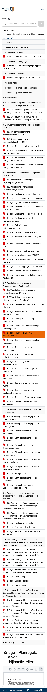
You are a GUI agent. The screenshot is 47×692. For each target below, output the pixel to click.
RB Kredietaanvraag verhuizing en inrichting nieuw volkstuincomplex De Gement (22, 118)
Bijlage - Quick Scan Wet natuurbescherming (16, 226)
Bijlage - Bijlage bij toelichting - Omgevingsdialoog (18, 446)
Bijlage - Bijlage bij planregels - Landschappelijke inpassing (18, 486)
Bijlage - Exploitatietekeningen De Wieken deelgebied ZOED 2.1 (23, 151)
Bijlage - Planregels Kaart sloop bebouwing (18, 320)
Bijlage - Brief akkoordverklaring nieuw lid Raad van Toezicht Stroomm (23, 636)
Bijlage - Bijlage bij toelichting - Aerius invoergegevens (21, 453)
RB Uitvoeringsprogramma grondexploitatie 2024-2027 (16, 140)
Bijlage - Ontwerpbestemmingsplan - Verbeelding (20, 402)
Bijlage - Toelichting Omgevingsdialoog (24, 397)
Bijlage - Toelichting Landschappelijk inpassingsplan (21, 341)
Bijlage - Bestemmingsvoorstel (20, 523)
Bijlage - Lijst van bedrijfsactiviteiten (22, 202)
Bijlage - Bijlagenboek (16, 474)
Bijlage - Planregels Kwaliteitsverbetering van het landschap (23, 312)
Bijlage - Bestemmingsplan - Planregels (24, 194)
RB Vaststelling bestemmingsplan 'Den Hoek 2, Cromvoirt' (21, 425)
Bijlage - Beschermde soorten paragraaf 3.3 (22, 245)
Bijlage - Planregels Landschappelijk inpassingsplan (21, 327)
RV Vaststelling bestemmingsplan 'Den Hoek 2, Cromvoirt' (21, 417)
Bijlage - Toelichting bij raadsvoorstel (23, 146)
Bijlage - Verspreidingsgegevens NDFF (24, 232)
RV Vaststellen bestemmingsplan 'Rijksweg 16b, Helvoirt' (19, 181)
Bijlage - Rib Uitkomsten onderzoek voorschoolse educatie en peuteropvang (20, 570)
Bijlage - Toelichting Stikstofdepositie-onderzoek (21, 377)
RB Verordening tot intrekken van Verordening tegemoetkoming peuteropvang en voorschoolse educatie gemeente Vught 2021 (23, 562)
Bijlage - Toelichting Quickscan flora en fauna (21, 384)
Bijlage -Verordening (16, 577)
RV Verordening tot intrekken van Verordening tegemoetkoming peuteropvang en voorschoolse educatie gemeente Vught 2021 (23, 552)
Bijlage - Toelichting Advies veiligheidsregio (16, 362)
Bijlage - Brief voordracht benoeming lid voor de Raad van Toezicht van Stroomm (22, 621)
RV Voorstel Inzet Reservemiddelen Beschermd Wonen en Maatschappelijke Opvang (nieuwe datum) (20, 506)
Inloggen (36, 690)
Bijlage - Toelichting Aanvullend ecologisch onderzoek (18, 391)
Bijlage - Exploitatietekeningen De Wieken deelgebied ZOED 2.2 (23, 159)
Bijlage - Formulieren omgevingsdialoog (24, 271)
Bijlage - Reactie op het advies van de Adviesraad (21, 532)
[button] (41, 24)
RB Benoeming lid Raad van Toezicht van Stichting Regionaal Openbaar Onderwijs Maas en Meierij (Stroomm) (23, 613)
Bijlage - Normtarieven (16, 585)
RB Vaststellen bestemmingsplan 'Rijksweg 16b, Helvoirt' (19, 188)
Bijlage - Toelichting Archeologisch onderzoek (20, 370)
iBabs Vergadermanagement (15, 690)
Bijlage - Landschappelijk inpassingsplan (24, 198)
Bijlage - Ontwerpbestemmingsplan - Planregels (20, 479)
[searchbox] (19, 24)
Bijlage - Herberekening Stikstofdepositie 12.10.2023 (22, 276)
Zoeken (5, 19)
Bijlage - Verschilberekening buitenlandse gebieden (23, 260)
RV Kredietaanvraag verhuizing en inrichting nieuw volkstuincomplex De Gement (22, 111)
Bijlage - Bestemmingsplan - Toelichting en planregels (23, 305)
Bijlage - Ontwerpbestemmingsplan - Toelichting (20, 439)
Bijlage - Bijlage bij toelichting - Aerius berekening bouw (21, 460)
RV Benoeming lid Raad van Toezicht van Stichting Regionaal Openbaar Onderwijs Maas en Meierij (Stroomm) (23, 603)
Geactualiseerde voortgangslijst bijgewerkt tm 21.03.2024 (23, 67)
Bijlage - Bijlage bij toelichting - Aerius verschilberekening (21, 467)
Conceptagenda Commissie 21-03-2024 (24, 56)
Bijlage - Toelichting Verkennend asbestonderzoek (19, 355)
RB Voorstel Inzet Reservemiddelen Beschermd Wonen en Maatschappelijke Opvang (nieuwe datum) (20, 516)
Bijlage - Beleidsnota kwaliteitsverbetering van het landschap (23, 208)
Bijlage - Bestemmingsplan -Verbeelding (24, 214)
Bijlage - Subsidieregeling (18, 581)
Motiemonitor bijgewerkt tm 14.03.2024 (23, 78)
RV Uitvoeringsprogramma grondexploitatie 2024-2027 (16, 133)
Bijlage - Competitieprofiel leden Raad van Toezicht (23, 628)
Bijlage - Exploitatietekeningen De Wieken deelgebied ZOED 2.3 (23, 166)
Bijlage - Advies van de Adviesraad (22, 527)
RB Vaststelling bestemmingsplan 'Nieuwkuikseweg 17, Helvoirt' (19, 298)
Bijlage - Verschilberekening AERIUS (23, 255)
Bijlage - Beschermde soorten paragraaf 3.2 (22, 238)
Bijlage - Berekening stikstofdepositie (23, 251)
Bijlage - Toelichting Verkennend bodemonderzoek (19, 348)
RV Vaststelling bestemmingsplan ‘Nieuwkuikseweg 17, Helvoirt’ (19, 291)
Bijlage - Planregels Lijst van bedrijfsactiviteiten (17, 334)
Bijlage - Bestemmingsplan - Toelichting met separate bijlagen (22, 219)
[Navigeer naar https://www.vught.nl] (8, 9)
